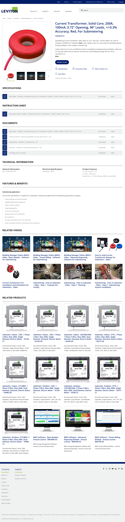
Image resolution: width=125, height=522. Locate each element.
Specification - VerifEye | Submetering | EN (23, 142)
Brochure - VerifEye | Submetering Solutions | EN (25, 147)
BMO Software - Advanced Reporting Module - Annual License (75, 439)
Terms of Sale (55, 514)
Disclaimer (72, 514)
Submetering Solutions (26, 18)
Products (9, 18)
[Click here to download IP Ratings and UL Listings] (4, 152)
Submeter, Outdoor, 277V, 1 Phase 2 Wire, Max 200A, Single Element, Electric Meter (108, 389)
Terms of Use (46, 514)
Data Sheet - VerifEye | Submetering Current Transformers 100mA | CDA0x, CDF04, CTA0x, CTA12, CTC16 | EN (45, 96)
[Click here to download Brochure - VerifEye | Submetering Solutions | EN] (4, 147)
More (57, 56)
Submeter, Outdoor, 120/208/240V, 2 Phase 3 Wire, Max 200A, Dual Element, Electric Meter (78, 389)
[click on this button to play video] (21, 76)
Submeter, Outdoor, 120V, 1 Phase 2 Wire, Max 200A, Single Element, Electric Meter (46, 389)
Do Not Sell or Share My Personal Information (13, 514)
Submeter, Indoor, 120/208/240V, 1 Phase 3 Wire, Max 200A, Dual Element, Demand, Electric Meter (78, 337)
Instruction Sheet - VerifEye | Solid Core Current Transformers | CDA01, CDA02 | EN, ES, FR (39, 114)
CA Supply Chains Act (82, 514)
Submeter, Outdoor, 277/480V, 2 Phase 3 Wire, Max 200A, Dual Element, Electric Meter (15, 440)
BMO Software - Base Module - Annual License (46, 438)
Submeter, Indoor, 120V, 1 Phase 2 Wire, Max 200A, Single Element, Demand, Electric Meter (47, 337)
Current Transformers (38, 18)
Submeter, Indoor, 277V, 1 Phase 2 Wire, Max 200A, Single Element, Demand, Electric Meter (108, 337)
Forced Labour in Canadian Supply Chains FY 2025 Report (104, 514)
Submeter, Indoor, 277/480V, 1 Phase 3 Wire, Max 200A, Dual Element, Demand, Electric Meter (16, 389)
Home (4, 18)
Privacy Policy (64, 514)
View (112, 96)
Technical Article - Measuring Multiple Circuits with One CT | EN (30, 137)
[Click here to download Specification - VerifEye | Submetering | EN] (4, 142)
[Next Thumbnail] (48, 76)
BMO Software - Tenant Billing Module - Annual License (107, 439)
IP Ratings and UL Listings (17, 153)
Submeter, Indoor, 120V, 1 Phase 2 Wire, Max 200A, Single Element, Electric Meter (16, 337)
